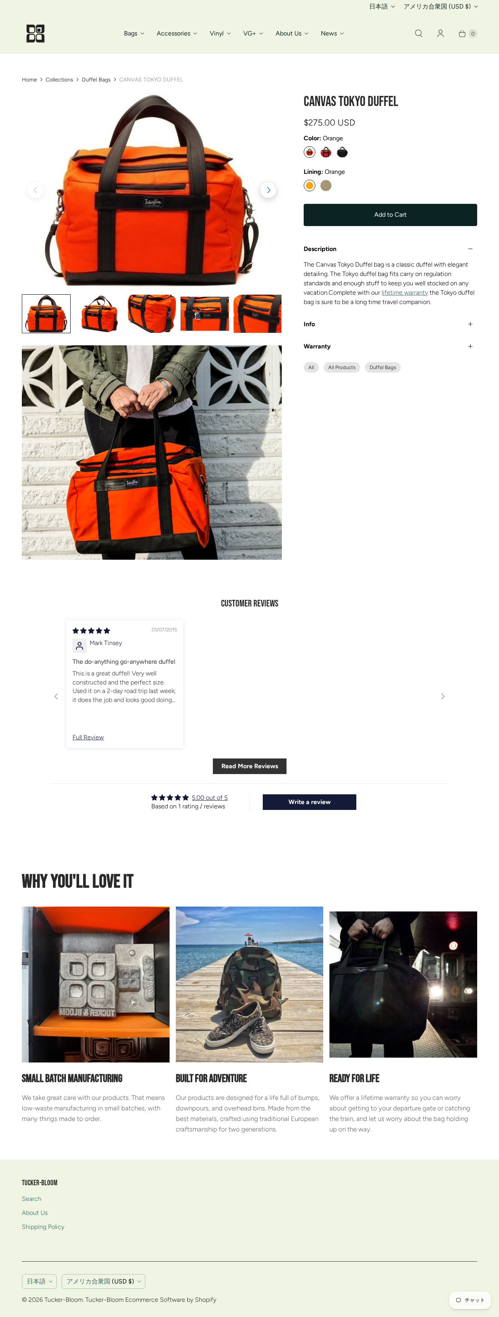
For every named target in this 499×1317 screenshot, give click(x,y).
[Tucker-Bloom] (35, 33)
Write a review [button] (309, 802)
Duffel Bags (96, 79)
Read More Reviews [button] (249, 766)
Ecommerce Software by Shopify (170, 1299)
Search (31, 1198)
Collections (59, 79)
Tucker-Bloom (63, 1299)
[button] (268, 190)
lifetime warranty (405, 292)
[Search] (419, 33)
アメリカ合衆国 (437, 6)
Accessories (173, 33)
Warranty (317, 346)
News (329, 33)
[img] (91, 631)
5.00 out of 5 (210, 797)
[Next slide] (443, 696)
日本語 (378, 6)
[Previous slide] (56, 696)
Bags (130, 33)
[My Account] (440, 33)
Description (320, 249)
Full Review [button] (88, 737)
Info (309, 324)
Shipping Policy (43, 1226)
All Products (342, 367)
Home (29, 79)
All (311, 367)
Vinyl (217, 33)
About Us (288, 33)
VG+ (249, 33)
